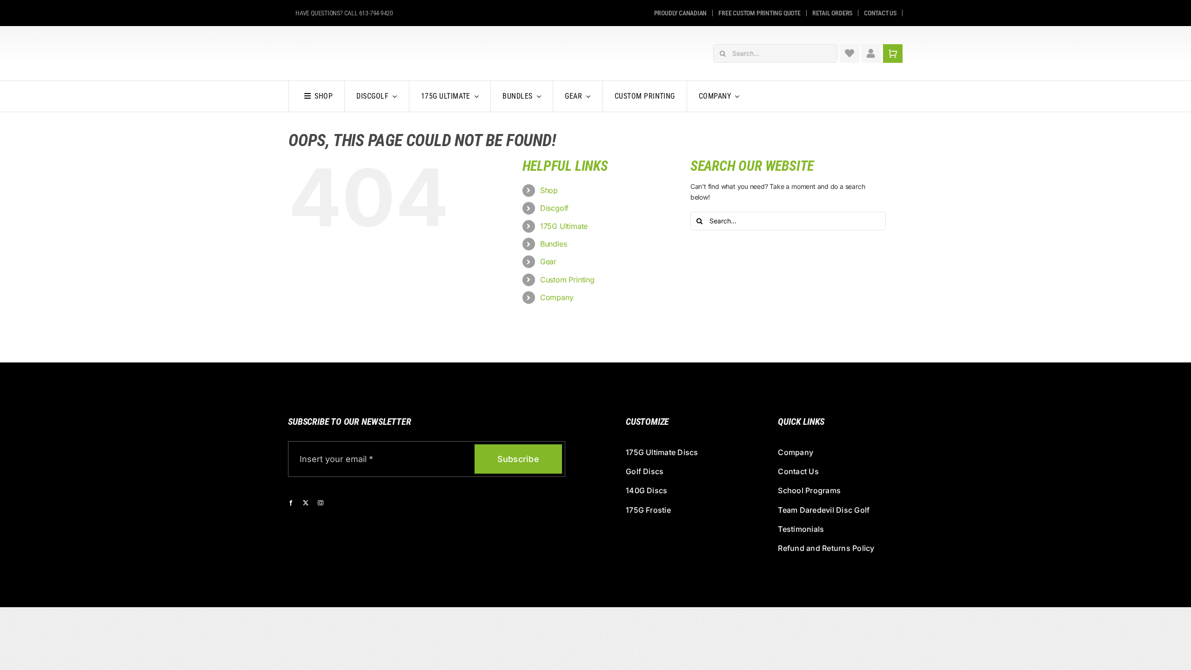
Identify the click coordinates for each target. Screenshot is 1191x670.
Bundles (553, 243)
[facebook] (291, 503)
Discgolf (554, 208)
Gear (548, 261)
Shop (549, 190)
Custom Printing (567, 279)
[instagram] (320, 503)
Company (557, 297)
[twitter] (305, 503)
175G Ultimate (564, 226)
